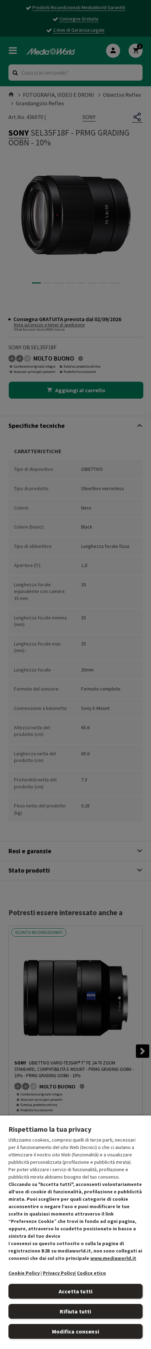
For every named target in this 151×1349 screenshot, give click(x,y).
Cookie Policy (24, 1273)
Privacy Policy (59, 1273)
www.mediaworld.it (113, 1258)
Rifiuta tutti (75, 1311)
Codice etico (91, 1273)
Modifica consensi (75, 1331)
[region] (75, 1232)
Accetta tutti (75, 1291)
